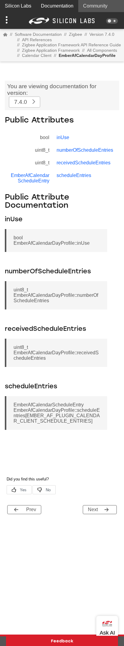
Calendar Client (36, 55)
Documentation (57, 5)
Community (95, 5)
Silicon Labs (18, 5)
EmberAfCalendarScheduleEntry (30, 178)
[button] (9, 20)
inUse (63, 137)
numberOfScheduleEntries (85, 150)
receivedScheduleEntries (83, 162)
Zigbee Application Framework (51, 50)
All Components (102, 50)
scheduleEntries (74, 175)
